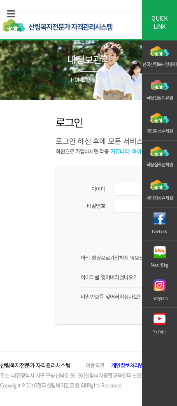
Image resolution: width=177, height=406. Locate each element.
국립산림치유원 (159, 97)
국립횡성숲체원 (159, 131)
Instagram (159, 298)
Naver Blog (159, 265)
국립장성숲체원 (159, 198)
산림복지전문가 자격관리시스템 (57, 26)
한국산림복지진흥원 (159, 64)
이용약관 (95, 365)
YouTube (159, 331)
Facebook (159, 231)
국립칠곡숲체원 (159, 164)
